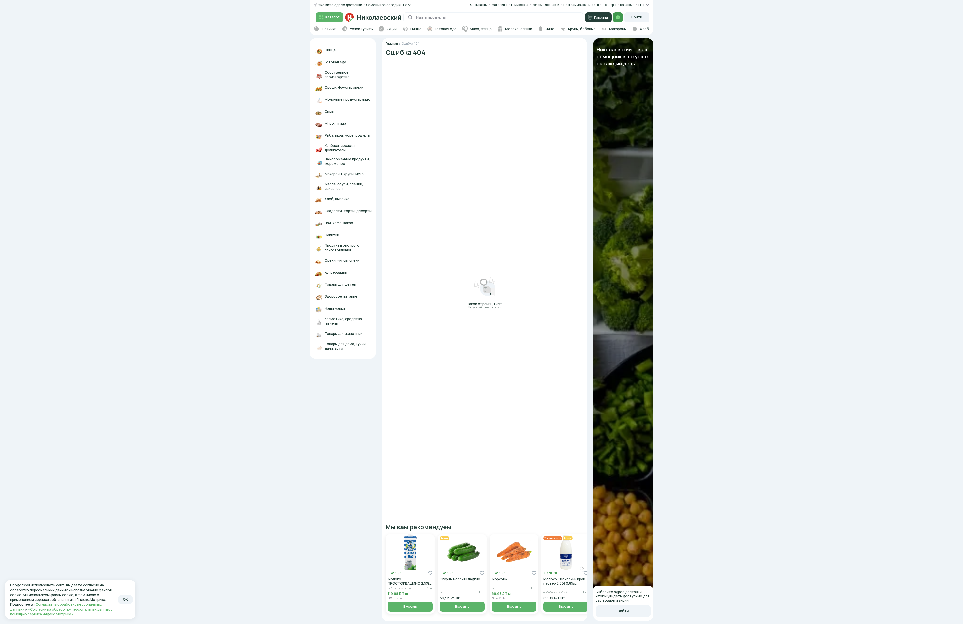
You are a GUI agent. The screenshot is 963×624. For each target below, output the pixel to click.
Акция (444, 538)
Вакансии (627, 4)
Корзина (601, 17)
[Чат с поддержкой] (618, 17)
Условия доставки (545, 5)
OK (125, 599)
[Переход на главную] (373, 17)
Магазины (499, 5)
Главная (392, 43)
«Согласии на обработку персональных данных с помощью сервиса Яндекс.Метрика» (61, 611)
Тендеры (609, 5)
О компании (479, 5)
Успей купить (552, 538)
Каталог (332, 17)
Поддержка (519, 4)
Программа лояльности (581, 5)
